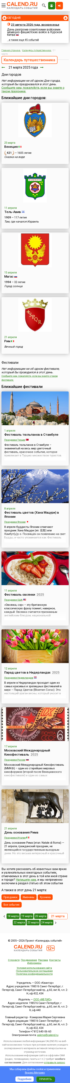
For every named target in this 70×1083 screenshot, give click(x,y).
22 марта (19, 922)
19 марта (26, 916)
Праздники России (14, 759)
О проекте (14, 960)
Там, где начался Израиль (21, 221)
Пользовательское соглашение (34, 970)
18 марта (13, 916)
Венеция (11, 147)
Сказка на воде (14, 157)
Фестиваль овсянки (19, 594)
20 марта (40, 916)
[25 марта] (55, 922)
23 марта (33, 922)
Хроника (45, 897)
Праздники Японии (15, 522)
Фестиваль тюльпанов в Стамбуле (31, 434)
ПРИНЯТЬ (45, 1079)
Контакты (55, 960)
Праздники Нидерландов (18, 677)
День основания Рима (21, 832)
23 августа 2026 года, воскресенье (35, 24)
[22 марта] (41, 67)
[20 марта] (3, 67)
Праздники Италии (15, 837)
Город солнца (13, 286)
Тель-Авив (12, 212)
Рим (7, 341)
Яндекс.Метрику (35, 1072)
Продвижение (29, 960)
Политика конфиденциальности (34, 973)
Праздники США (13, 599)
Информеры (34, 963)
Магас (8, 276)
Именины (29, 897)
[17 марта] (4, 916)
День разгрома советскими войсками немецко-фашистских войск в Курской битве (34, 32)
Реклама (43, 960)
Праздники (11, 897)
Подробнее (25, 1079)
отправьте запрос (54, 1062)
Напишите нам (26, 879)
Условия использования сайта (34, 967)
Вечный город (13, 346)
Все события (12, 904)
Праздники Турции (14, 439)
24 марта (46, 922)
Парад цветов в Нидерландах (27, 672)
